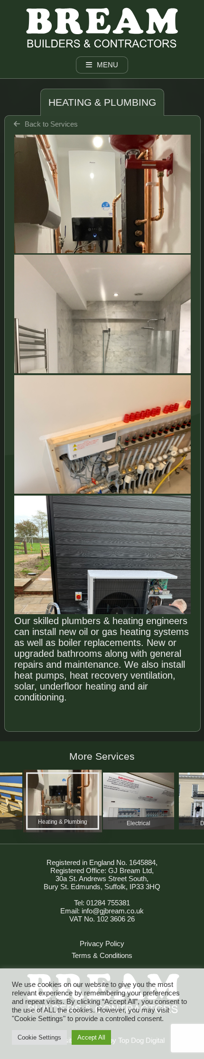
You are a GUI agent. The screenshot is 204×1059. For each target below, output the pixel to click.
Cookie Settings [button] (39, 1037)
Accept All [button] (91, 1037)
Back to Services (51, 124)
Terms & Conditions (102, 955)
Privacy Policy (102, 943)
